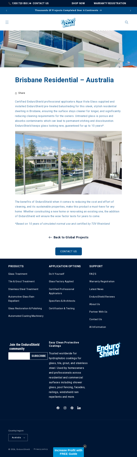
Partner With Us (98, 311)
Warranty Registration (102, 281)
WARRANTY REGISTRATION (110, 3)
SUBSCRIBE (39, 355)
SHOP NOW (78, 3)
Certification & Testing (62, 308)
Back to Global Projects (71, 237)
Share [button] (21, 93)
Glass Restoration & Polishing (25, 308)
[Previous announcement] (6, 10)
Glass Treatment (17, 274)
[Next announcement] (130, 10)
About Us (94, 304)
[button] (7, 22)
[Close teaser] (85, 446)
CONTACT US (41, 3)
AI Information (97, 327)
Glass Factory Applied (61, 281)
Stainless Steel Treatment (23, 289)
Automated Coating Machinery (25, 316)
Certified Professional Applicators (61, 291)
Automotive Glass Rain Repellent (21, 298)
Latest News (96, 289)
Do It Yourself (56, 274)
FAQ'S (92, 274)
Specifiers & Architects (62, 301)
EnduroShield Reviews (102, 296)
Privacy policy (41, 449)
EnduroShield (23, 449)
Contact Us (95, 319)
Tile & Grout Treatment (21, 281)
